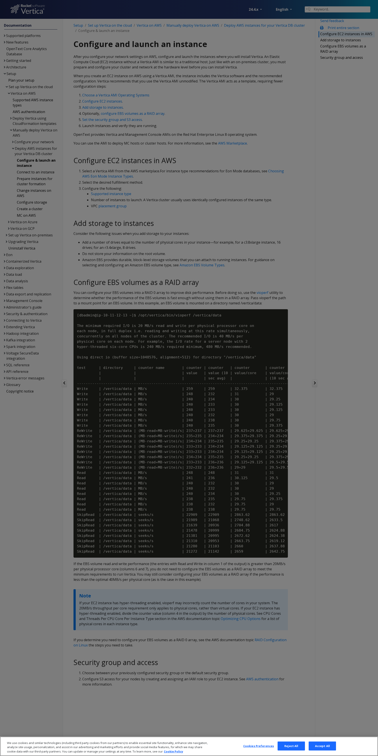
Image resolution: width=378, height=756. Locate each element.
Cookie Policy (173, 751)
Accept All (322, 746)
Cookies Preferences (258, 746)
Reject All (291, 746)
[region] (189, 746)
